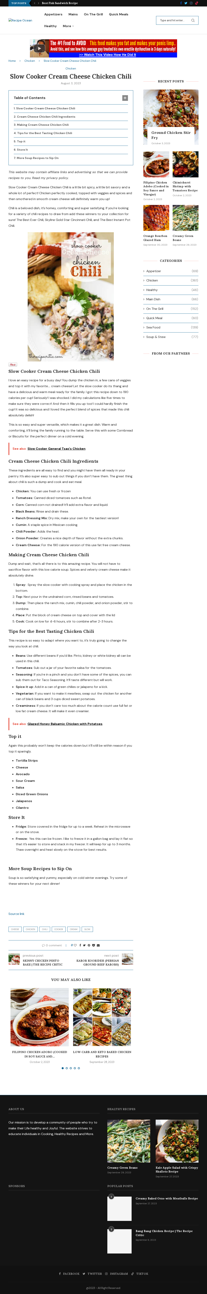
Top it (21, 141)
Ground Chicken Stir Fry (171, 135)
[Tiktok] (197, 3)
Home (12, 61)
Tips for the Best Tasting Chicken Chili (44, 133)
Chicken (29, 61)
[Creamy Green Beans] (186, 218)
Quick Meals (118, 14)
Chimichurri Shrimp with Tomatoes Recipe (185, 186)
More (67, 26)
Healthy (50, 26)
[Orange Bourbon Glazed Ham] (156, 218)
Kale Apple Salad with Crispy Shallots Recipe (177, 1170)
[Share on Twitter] (84, 945)
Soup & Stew (172, 337)
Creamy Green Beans (183, 238)
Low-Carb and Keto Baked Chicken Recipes (71, 3)
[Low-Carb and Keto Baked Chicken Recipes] (102, 1017)
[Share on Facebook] (80, 945)
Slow (87, 929)
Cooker (58, 929)
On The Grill (93, 14)
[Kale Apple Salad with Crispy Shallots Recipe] (177, 1141)
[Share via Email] (98, 945)
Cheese (15, 929)
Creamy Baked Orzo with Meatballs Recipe (167, 1198)
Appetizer (172, 271)
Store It (22, 149)
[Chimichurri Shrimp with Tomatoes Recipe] (186, 164)
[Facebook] (181, 3)
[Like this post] (75, 945)
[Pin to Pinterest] (89, 945)
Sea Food (172, 327)
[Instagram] (191, 3)
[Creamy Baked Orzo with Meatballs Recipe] (119, 1209)
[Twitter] (186, 3)
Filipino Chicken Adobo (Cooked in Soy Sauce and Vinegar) (156, 188)
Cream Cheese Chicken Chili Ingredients (46, 116)
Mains (73, 14)
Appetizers (53, 14)
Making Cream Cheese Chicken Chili (43, 125)
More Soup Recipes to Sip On (38, 158)
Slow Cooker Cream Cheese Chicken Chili (45, 108)
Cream (73, 929)
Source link (16, 914)
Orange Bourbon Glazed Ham (155, 238)
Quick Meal (172, 318)
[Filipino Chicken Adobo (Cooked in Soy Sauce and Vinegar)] (40, 1017)
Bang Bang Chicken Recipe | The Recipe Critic (164, 1233)
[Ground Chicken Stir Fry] (171, 117)
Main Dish (172, 299)
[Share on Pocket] (93, 945)
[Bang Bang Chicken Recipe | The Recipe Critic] (119, 1241)
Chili (45, 929)
